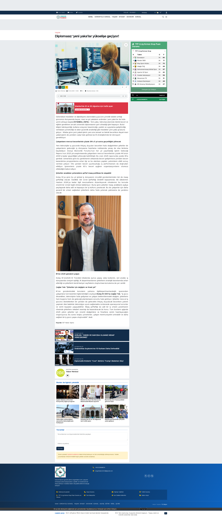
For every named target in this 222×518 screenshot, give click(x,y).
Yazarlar (80, 12)
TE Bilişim (164, 504)
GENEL (90, 17)
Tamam (143, 509)
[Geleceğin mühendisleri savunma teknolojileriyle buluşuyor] (67, 411)
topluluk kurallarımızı (73, 454)
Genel (56, 503)
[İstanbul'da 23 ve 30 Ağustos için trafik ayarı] (92, 411)
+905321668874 (100, 467)
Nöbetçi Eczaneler (64, 492)
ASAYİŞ (102, 503)
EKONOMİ (130, 17)
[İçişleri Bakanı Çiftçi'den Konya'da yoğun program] (67, 392)
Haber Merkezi (61, 91)
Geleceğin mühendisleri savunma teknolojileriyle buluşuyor (64, 421)
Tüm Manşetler (90, 495)
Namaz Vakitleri (119, 492)
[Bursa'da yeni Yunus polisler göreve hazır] (116, 392)
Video (71, 12)
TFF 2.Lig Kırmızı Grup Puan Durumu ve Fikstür (68, 496)
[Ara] (163, 17)
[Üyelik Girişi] (165, 12)
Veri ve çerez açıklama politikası (128, 509)
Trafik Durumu (145, 492)
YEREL (113, 503)
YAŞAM (114, 17)
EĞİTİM (107, 503)
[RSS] (152, 475)
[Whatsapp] (149, 475)
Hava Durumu (90, 492)
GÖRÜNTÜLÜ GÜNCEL (102, 17)
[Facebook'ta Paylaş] (57, 87)
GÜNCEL (138, 17)
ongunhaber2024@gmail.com (104, 471)
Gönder (60, 448)
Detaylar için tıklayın (149, 89)
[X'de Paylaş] (59, 87)
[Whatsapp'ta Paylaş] (63, 87)
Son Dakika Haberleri (120, 495)
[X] (145, 475)
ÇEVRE (118, 503)
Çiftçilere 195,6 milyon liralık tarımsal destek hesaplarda (89, 513)
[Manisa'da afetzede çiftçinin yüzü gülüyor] (116, 411)
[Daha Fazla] (66, 87)
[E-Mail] (67, 375)
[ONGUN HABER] (61, 16)
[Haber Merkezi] (60, 372)
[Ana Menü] (166, 17)
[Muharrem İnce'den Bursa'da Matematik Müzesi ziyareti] (92, 392)
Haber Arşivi (145, 495)
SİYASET (122, 17)
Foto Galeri (61, 12)
